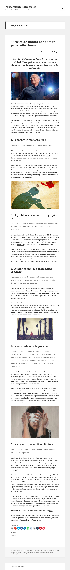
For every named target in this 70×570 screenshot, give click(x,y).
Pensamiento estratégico (33, 550)
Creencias (45, 550)
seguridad (20, 244)
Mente (23, 552)
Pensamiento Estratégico (20, 7)
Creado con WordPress (17, 566)
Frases (12, 552)
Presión (36, 552)
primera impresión (40, 477)
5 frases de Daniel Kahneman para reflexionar (33, 43)
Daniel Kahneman (54, 550)
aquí (51, 510)
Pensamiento (30, 552)
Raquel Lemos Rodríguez (50, 52)
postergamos (46, 377)
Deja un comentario (31, 554)
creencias (21, 310)
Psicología (42, 552)
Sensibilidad (20, 554)
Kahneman (18, 552)
